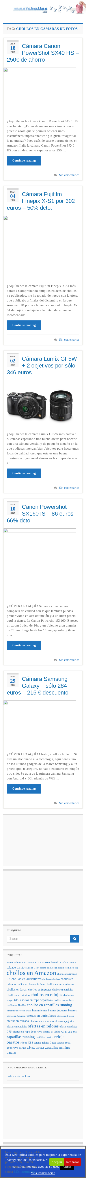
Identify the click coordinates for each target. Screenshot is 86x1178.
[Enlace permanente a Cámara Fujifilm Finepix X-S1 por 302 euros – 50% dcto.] (40, 247)
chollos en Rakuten (18, 995)
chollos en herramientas (60, 984)
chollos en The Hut (16, 1005)
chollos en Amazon (31, 972)
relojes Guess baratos (53, 1042)
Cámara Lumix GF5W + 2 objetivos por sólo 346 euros (42, 365)
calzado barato (15, 967)
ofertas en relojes (43, 1026)
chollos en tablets (62, 1000)
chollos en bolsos (51, 979)
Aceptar (56, 1162)
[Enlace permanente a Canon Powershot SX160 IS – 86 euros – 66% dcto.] (40, 564)
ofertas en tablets (51, 1031)
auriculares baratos (48, 962)
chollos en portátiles (62, 989)
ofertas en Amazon (16, 1016)
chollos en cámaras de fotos (31, 984)
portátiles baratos (44, 1037)
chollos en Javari (17, 989)
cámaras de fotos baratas (19, 1010)
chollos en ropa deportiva (36, 1000)
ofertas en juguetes (64, 1021)
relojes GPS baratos (31, 1042)
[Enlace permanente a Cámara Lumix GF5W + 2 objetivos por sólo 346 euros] (40, 404)
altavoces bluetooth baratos (20, 962)
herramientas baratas (44, 1010)
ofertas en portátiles (17, 1026)
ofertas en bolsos (65, 1016)
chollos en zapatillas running (49, 1005)
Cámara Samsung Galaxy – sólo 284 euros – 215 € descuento (37, 686)
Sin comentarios (69, 175)
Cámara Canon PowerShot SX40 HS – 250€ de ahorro (43, 53)
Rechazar (72, 1162)
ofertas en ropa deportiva (27, 1031)
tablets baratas (35, 1047)
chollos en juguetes (39, 989)
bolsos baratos (69, 962)
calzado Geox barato (35, 968)
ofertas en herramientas (42, 1021)
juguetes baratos (67, 1010)
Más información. (26, 1171)
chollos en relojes (46, 994)
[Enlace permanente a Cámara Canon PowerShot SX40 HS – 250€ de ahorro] (40, 91)
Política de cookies (18, 1076)
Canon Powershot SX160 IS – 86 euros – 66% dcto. (42, 514)
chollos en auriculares (26, 979)
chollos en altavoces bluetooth (62, 968)
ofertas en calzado (18, 1021)
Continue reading (24, 160)
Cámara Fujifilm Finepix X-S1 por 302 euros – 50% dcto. (41, 201)
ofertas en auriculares (41, 1015)
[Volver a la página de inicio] (43, 8)
